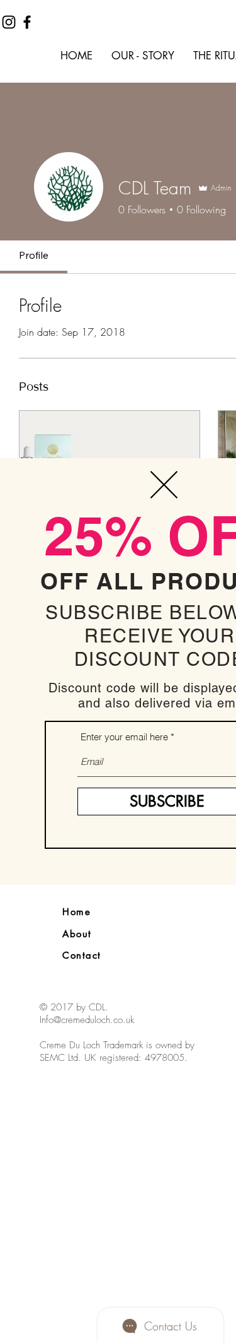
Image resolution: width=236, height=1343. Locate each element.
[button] (163, 485)
